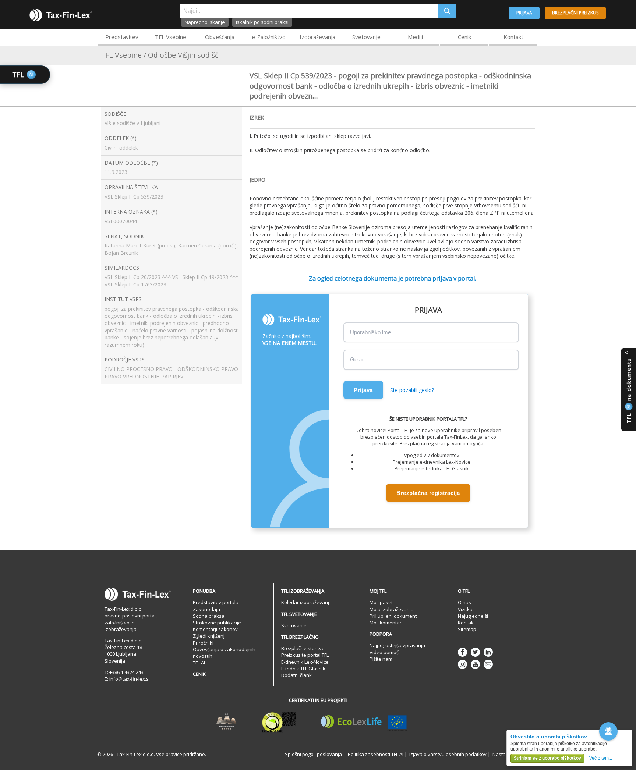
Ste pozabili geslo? (412, 389)
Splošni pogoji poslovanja (313, 754)
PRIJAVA (524, 13)
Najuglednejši (473, 616)
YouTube (475, 664)
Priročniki (203, 642)
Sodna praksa (209, 616)
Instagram (462, 664)
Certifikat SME (279, 722)
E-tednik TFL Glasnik (303, 668)
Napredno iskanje (205, 22)
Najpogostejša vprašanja (397, 645)
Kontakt (513, 36)
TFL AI (199, 662)
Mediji (415, 36)
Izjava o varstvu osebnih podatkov (448, 754)
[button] (608, 731)
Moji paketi (382, 602)
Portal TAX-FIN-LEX (60, 15)
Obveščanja (219, 36)
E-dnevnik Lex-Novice (305, 662)
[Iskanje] (447, 11)
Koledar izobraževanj (305, 602)
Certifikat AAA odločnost (227, 722)
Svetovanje (366, 36)
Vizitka (465, 609)
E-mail (488, 664)
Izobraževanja (317, 36)
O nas (464, 602)
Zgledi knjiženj (209, 635)
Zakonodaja (206, 609)
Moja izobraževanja (392, 609)
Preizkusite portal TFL (305, 655)
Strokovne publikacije (217, 622)
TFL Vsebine (170, 36)
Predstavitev (121, 36)
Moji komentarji (387, 622)
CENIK (199, 674)
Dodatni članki (297, 675)
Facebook (462, 652)
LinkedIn (488, 652)
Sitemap (467, 629)
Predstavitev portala (216, 602)
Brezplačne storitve (303, 648)
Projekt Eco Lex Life (364, 722)
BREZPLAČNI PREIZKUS (575, 13)
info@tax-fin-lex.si (129, 678)
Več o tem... (600, 758)
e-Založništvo (269, 36)
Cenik (464, 36)
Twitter (475, 652)
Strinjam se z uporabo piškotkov (547, 758)
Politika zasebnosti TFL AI (375, 754)
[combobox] (309, 11)
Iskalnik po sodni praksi (262, 22)
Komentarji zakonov (215, 629)
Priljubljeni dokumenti (394, 616)
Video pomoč (384, 652)
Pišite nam (381, 659)
